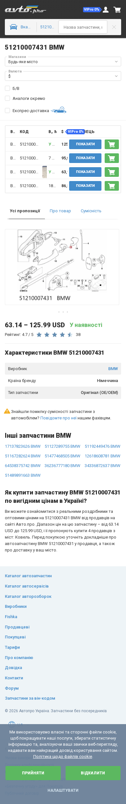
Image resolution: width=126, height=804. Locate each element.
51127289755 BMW (62, 446)
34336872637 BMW (103, 465)
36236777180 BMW (62, 465)
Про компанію (19, 657)
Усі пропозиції (25, 210)
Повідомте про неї (58, 418)
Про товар (60, 210)
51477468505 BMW (62, 456)
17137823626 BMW (23, 446)
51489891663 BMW (23, 475)
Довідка (13, 667)
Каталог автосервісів (27, 586)
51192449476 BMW (103, 446)
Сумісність (91, 210)
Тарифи (12, 647)
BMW (113, 368)
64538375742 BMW (23, 465)
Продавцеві (17, 627)
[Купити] (112, 144)
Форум (12, 688)
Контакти (14, 677)
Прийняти (33, 773)
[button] (92, 9)
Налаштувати (63, 790)
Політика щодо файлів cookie (62, 756)
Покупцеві (15, 637)
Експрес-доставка (31, 110)
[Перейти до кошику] (117, 10)
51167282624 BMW (23, 456)
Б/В (16, 88)
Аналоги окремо (29, 98)
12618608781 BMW (103, 456)
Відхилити (93, 773)
